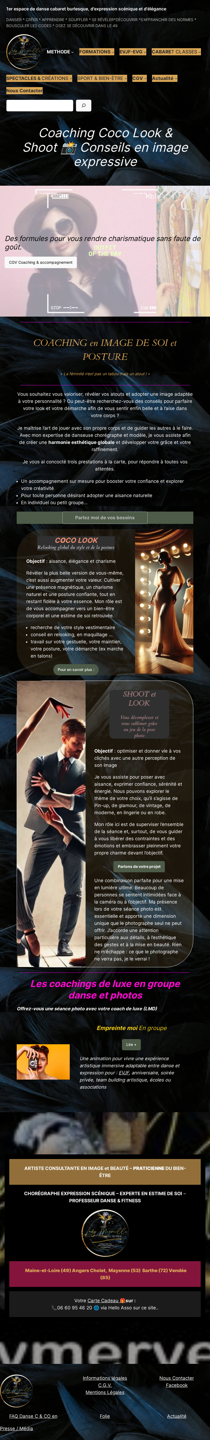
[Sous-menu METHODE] (72, 51)
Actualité (176, 1416)
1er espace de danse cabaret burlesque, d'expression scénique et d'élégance (86, 9)
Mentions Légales (105, 1392)
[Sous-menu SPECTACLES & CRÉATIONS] (70, 78)
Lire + (131, 1044)
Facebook (177, 1385)
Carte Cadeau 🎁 (107, 1300)
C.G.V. (105, 1385)
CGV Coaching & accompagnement (40, 262)
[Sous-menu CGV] (145, 78)
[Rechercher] (83, 105)
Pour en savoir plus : (76, 669)
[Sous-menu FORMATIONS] (113, 51)
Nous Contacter (176, 1378)
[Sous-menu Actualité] (176, 78)
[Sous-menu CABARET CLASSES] (199, 51)
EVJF (124, 1072)
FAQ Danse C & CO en (33, 1416)
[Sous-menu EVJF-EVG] (145, 51)
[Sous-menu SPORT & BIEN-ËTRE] (125, 78)
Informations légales (105, 1378)
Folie (105, 1416)
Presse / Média (16, 1428)
